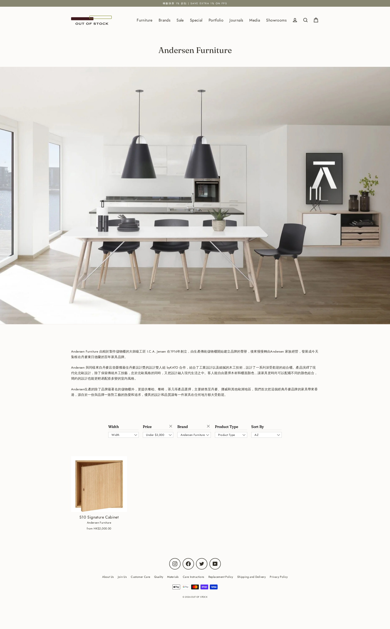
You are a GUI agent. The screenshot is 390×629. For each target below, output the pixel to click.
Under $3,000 (155, 435)
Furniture (145, 20)
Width (113, 426)
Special (196, 20)
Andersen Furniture (193, 435)
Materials (173, 577)
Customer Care (140, 577)
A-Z (257, 435)
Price (147, 426)
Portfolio (216, 20)
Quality (158, 577)
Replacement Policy (220, 577)
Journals (236, 20)
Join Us (122, 577)
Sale (180, 20)
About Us (108, 577)
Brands (164, 20)
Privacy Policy (279, 577)
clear (171, 426)
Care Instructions (193, 577)
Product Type (226, 426)
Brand (182, 426)
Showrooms (276, 20)
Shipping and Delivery (251, 577)
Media (254, 20)
